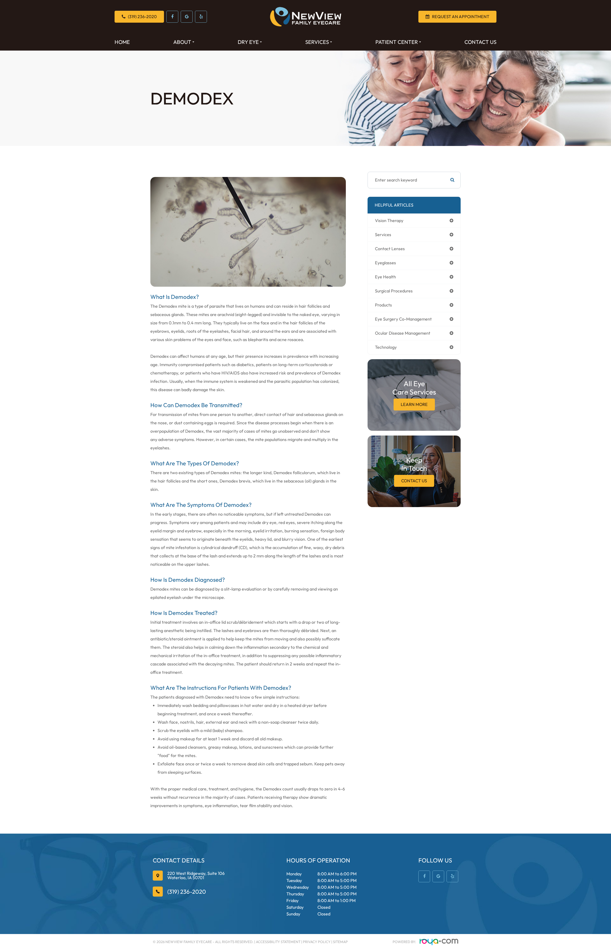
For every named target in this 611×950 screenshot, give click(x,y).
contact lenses (390, 248)
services (383, 234)
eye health (385, 277)
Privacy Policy (317, 942)
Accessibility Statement (278, 942)
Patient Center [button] (396, 42)
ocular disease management (402, 333)
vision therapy (389, 220)
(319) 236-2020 (186, 891)
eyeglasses (385, 262)
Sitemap (340, 942)
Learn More (414, 404)
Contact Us (480, 42)
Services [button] (317, 42)
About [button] (182, 42)
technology (386, 347)
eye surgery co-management (403, 319)
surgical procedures (394, 291)
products (383, 305)
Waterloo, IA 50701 (196, 875)
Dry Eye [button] (248, 42)
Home (122, 42)
